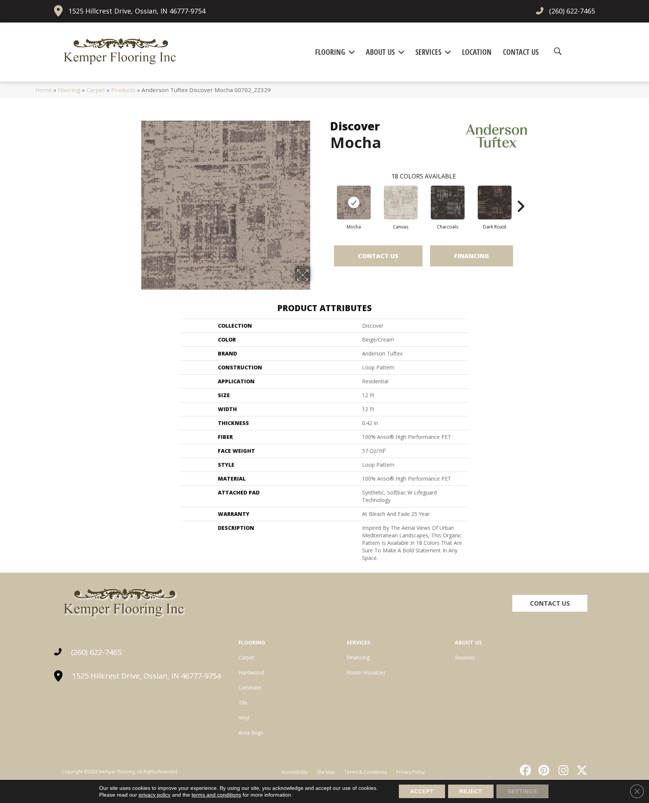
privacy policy (155, 795)
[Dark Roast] (494, 202)
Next (520, 195)
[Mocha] (354, 202)
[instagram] (561, 770)
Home (43, 90)
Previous (326, 195)
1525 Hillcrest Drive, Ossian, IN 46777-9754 (136, 10)
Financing (471, 256)
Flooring (69, 90)
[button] (549, 603)
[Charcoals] (447, 202)
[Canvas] (401, 202)
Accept (422, 791)
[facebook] (524, 770)
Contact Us (378, 256)
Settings (522, 791)
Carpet (95, 90)
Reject (470, 791)
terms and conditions (216, 795)
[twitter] (580, 770)
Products (123, 90)
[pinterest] (543, 770)
